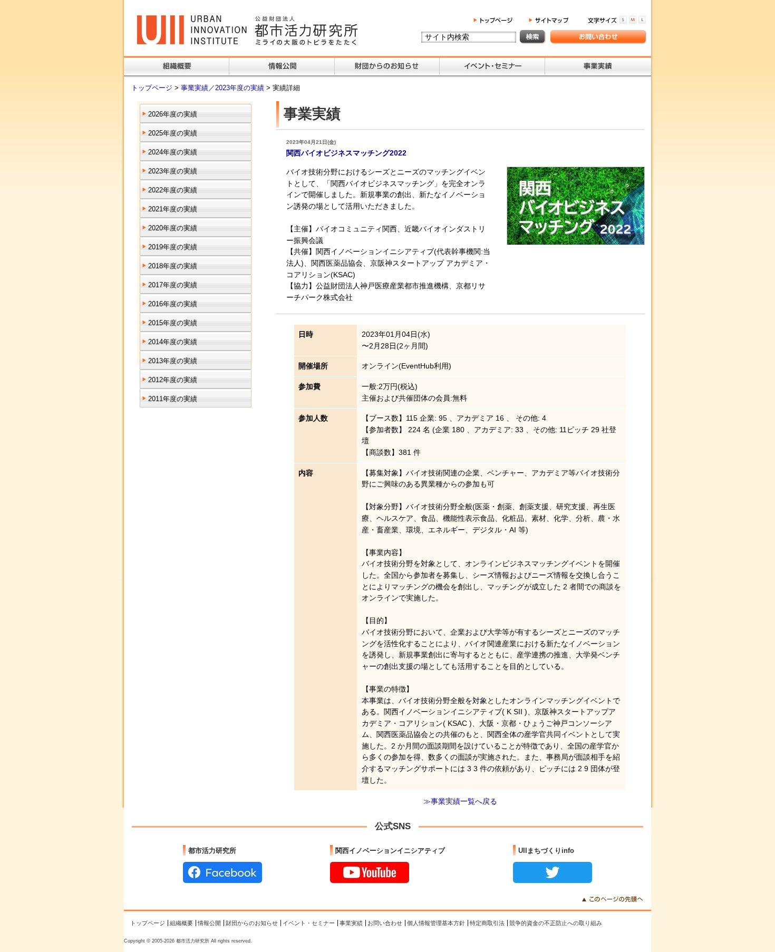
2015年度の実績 (172, 323)
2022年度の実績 (172, 190)
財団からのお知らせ (252, 923)
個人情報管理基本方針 (436, 923)
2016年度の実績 (172, 304)
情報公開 (209, 923)
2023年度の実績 (172, 171)
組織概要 (181, 923)
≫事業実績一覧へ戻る (460, 801)
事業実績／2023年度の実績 (223, 88)
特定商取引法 (487, 923)
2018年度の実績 (172, 266)
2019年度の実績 (172, 247)
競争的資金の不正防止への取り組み (555, 923)
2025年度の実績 (172, 133)
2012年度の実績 (172, 380)
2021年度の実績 (172, 209)
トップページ (153, 88)
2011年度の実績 (172, 399)
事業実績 (351, 923)
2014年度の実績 (172, 342)
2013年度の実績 (172, 361)
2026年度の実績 (172, 114)
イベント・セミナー (309, 923)
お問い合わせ (384, 923)
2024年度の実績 (172, 152)
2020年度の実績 (172, 228)
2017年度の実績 (172, 285)
